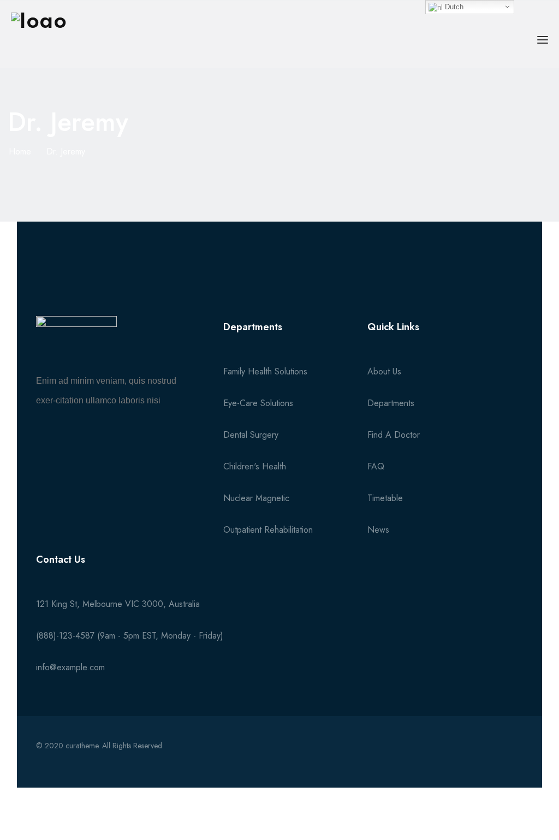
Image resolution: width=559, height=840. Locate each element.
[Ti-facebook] (426, 756)
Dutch (453, 7)
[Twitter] (455, 756)
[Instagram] (484, 756)
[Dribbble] (513, 756)
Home (20, 151)
